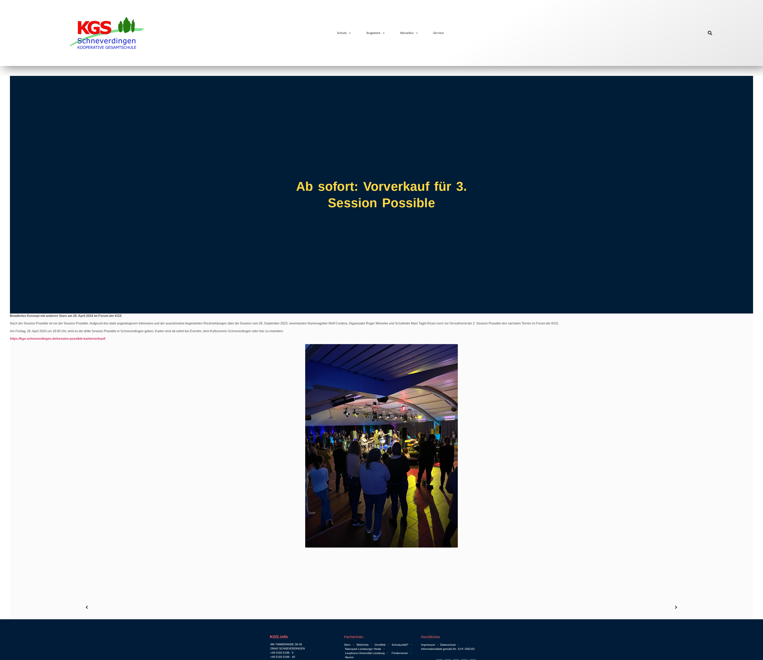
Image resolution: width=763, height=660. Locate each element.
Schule (342, 33)
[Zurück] (233, 607)
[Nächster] (530, 607)
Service (438, 33)
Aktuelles (407, 33)
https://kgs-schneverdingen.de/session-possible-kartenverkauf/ (57, 338)
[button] (710, 33)
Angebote (373, 33)
